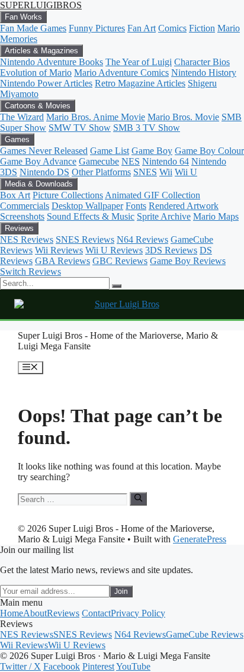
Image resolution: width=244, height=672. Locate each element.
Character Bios (202, 62)
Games (17, 139)
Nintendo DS (44, 172)
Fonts (136, 206)
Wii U (186, 172)
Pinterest (98, 666)
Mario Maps (216, 216)
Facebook (61, 666)
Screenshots (22, 216)
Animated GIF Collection (152, 195)
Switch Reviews (30, 271)
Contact (96, 613)
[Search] (138, 498)
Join (121, 591)
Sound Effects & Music (90, 216)
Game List (109, 151)
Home (11, 613)
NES (130, 161)
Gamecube (99, 161)
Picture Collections (68, 195)
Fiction (202, 28)
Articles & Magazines (41, 50)
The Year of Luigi (138, 62)
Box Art (15, 195)
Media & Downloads (39, 183)
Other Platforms (101, 172)
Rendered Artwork (184, 206)
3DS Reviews (171, 250)
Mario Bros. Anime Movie (95, 117)
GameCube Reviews (204, 634)
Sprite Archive (164, 216)
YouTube (133, 666)
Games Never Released (44, 151)
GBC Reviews (119, 261)
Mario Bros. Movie (183, 117)
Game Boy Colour (209, 151)
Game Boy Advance (38, 161)
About (35, 613)
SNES (145, 172)
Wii (165, 172)
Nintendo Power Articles (46, 83)
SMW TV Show (80, 128)
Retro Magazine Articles (140, 83)
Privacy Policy (138, 613)
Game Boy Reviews (188, 261)
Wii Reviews (59, 250)
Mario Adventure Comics (121, 72)
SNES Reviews (85, 239)
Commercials (24, 206)
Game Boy (151, 151)
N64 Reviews (142, 239)
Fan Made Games (33, 28)
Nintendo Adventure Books (51, 62)
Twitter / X (20, 666)
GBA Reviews (62, 261)
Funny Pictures (97, 28)
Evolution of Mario (36, 72)
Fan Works (23, 16)
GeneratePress (199, 539)
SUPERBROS (41, 5)
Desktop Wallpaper (87, 206)
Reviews (19, 228)
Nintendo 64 (165, 161)
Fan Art (141, 28)
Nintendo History (203, 72)
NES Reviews (26, 239)
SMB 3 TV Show (146, 128)
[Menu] (116, 286)
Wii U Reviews (114, 250)
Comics (172, 28)
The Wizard (22, 117)
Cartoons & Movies (37, 105)
